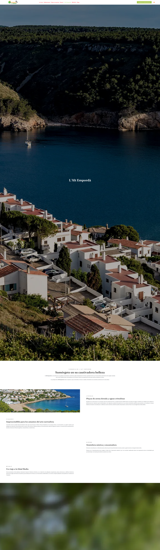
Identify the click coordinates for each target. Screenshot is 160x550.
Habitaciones (47, 2)
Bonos (61, 2)
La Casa (41, 2)
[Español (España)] (154, 2)
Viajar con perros (55, 2)
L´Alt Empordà (67, 2)
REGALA (74, 2)
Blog (78, 2)
